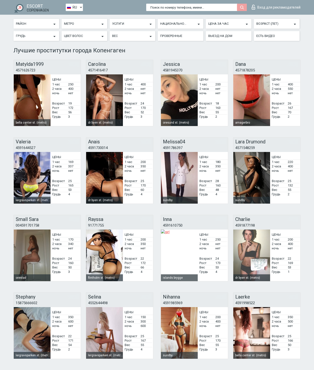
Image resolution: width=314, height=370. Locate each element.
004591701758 (27, 225)
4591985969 (173, 303)
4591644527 (25, 148)
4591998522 (245, 303)
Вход (279, 7)
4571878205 (245, 70)
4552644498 (98, 303)
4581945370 (173, 70)
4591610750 (173, 225)
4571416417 (98, 70)
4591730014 (98, 148)
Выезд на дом (220, 36)
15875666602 (26, 303)
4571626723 (25, 70)
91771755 (96, 225)
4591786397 (173, 148)
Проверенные (171, 36)
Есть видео (265, 36)
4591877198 (245, 225)
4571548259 (245, 148)
